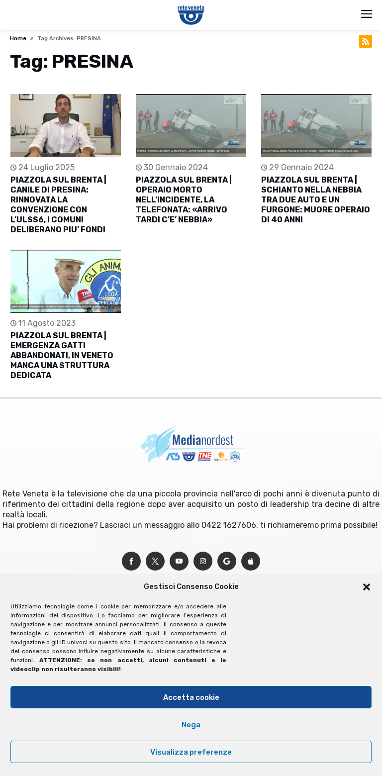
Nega (191, 724)
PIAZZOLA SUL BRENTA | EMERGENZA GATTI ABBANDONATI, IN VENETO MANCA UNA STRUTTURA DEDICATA (61, 355)
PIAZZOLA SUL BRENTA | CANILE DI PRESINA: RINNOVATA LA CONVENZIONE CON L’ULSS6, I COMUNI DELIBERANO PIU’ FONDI (58, 204)
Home (18, 38)
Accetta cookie (191, 697)
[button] (367, 587)
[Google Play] (226, 561)
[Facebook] (131, 561)
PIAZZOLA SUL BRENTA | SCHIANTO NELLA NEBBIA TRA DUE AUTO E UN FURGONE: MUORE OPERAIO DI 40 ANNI (315, 199)
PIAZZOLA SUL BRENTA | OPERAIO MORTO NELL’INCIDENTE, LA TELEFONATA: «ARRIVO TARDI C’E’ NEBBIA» (184, 199)
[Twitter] (155, 561)
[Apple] (250, 561)
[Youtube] (179, 561)
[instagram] (202, 561)
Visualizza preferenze (191, 752)
